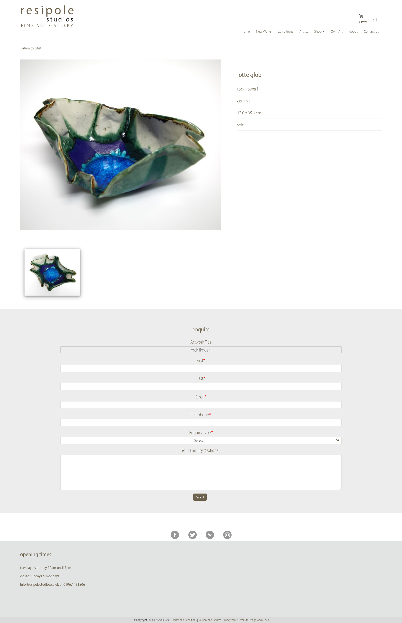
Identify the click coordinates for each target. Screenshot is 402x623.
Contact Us (371, 31)
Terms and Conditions (185, 620)
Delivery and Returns (209, 620)
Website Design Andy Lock (254, 620)
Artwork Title (201, 342)
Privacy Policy (230, 620)
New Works (263, 31)
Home (245, 31)
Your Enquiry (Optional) (201, 450)
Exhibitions (285, 31)
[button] (52, 272)
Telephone (200, 414)
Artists (303, 31)
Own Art (337, 31)
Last (200, 378)
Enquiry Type (200, 432)
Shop (318, 31)
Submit (200, 497)
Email (200, 397)
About (353, 31)
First (200, 360)
